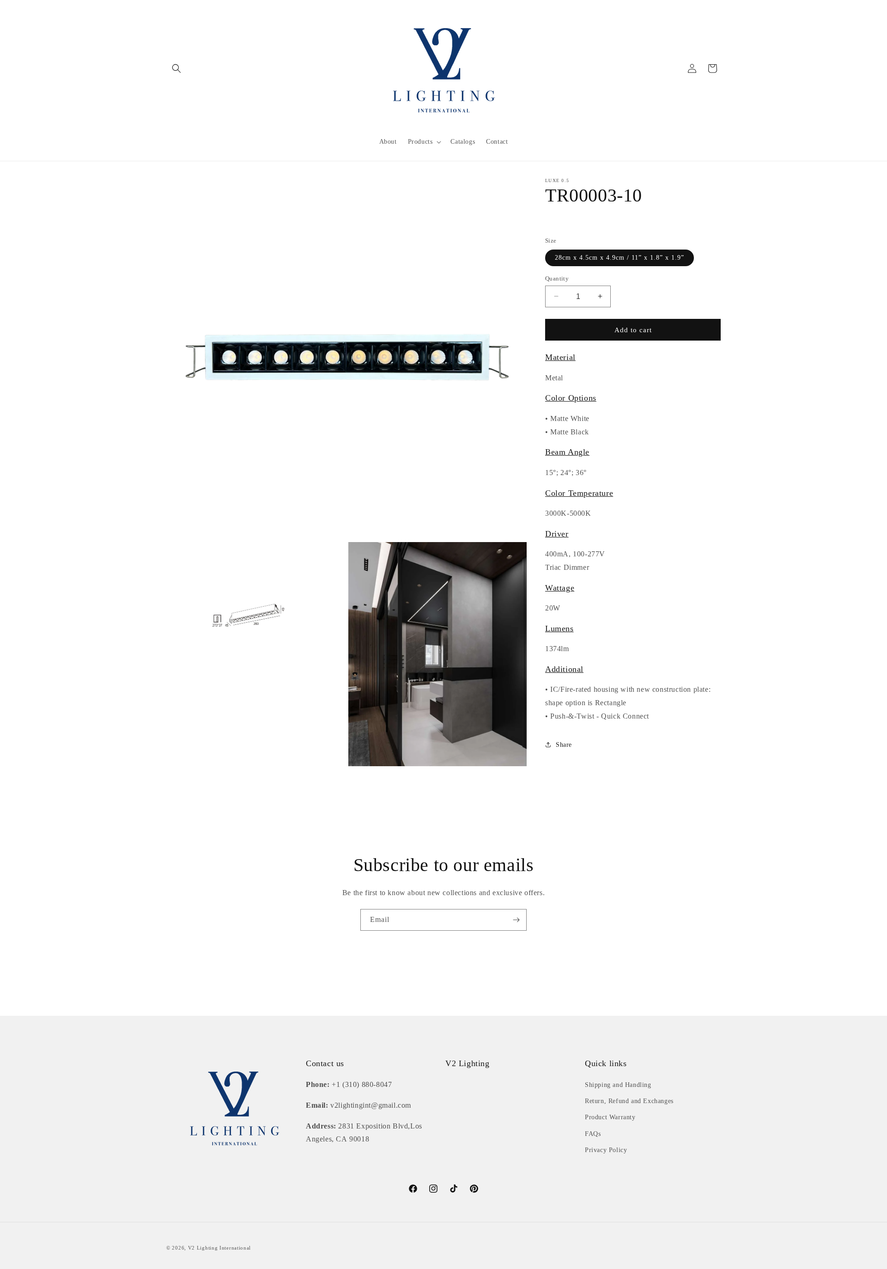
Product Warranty (610, 1117)
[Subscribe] (516, 920)
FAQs (593, 1133)
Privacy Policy (606, 1150)
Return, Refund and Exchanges (629, 1101)
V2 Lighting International (219, 1248)
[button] (176, 68)
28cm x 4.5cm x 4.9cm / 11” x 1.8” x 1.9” (619, 257)
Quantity (557, 278)
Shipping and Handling (618, 1084)
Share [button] (564, 744)
